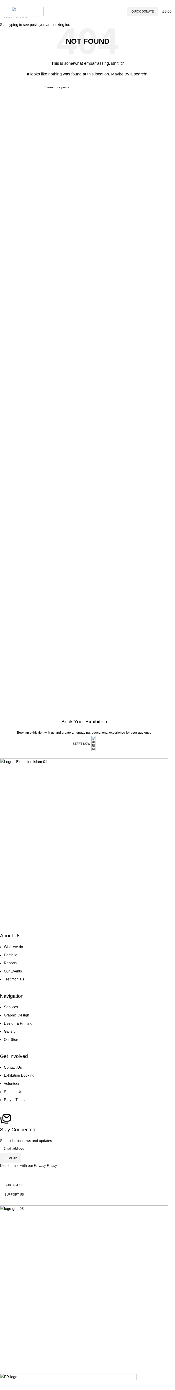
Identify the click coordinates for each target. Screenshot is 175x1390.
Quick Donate (142, 11)
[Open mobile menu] (5, 11)
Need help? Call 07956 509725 (87, 3)
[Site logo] (28, 11)
